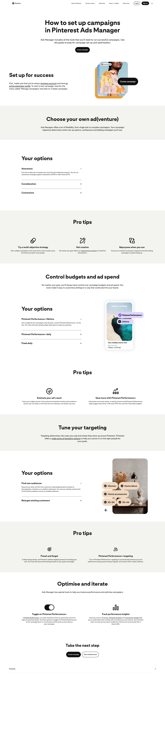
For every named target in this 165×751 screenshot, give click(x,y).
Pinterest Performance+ (31, 618)
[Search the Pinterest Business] (152, 3)
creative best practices (89, 251)
